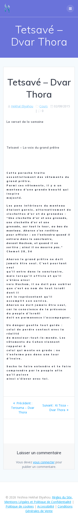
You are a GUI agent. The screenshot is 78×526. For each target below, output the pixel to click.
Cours (43, 106)
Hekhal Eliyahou (22, 106)
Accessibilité (45, 506)
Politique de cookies (20, 506)
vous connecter (44, 462)
